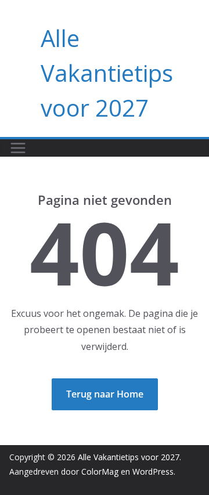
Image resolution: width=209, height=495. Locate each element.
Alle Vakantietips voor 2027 (107, 73)
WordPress (153, 471)
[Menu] (18, 148)
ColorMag (99, 471)
